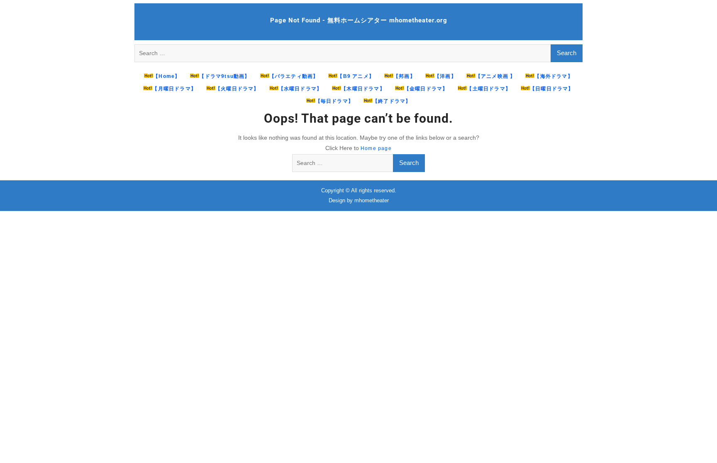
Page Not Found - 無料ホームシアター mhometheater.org (358, 20)
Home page (376, 148)
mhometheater (371, 200)
